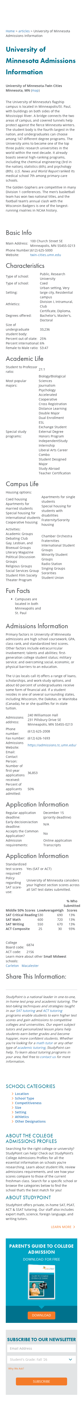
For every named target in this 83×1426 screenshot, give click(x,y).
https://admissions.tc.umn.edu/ (52, 745)
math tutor (44, 1043)
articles (24, 31)
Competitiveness (28, 1103)
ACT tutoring (52, 1010)
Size (18, 1107)
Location (22, 1093)
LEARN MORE (61, 1227)
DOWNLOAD (41, 1315)
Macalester (30, 965)
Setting (20, 1112)
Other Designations (30, 1121)
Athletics (22, 1117)
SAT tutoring (25, 1010)
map (35, 90)
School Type (24, 1098)
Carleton (12, 965)
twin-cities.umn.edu (45, 255)
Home (11, 31)
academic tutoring (31, 1047)
